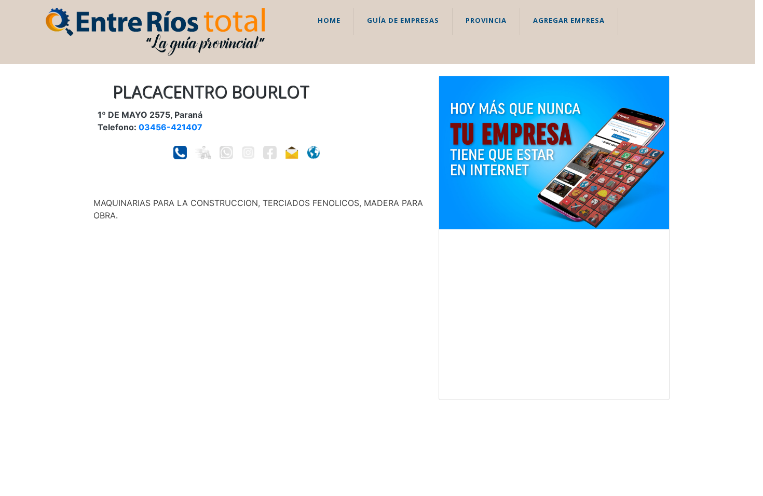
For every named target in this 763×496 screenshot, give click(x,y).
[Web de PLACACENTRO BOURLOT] (313, 152)
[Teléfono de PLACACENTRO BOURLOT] (180, 152)
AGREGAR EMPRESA (569, 20)
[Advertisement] (554, 314)
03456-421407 (170, 127)
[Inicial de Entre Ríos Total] (155, 31)
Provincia (486, 20)
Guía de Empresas (403, 20)
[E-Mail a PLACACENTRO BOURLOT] (292, 152)
